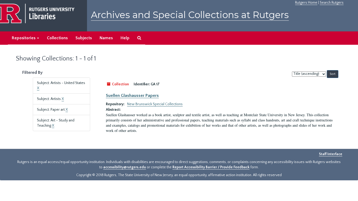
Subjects (83, 38)
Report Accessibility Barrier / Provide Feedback (210, 167)
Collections (57, 38)
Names (106, 38)
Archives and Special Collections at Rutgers (190, 14)
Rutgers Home (306, 3)
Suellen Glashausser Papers (132, 95)
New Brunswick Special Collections (155, 104)
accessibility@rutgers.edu (124, 167)
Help (125, 38)
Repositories (24, 38)
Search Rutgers (332, 3)
